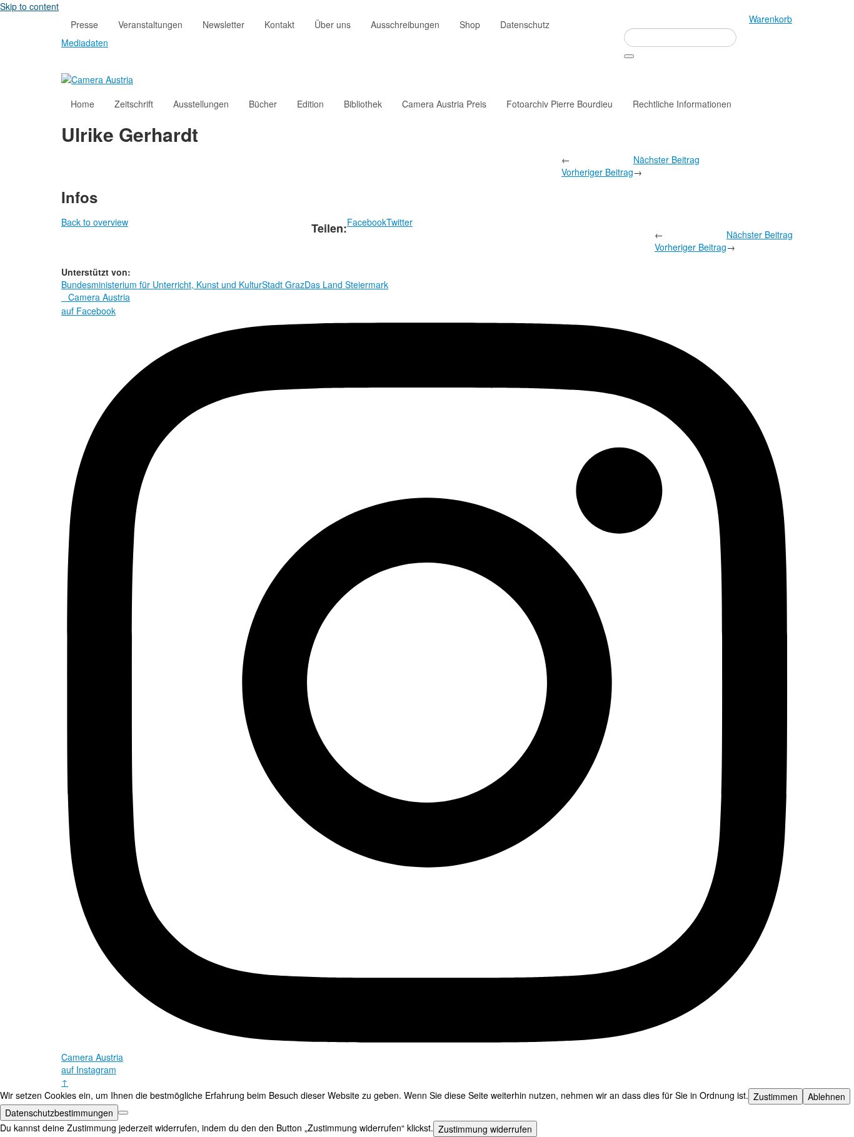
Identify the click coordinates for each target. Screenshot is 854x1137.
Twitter (399, 222)
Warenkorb (770, 19)
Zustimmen (775, 1096)
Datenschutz (525, 24)
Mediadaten (84, 42)
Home (82, 104)
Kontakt (279, 24)
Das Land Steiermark (346, 284)
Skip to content (29, 6)
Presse (84, 24)
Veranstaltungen (150, 24)
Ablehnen (826, 1096)
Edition (310, 104)
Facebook (366, 222)
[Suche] (629, 56)
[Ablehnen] (123, 1112)
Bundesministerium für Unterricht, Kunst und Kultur (161, 284)
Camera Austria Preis (444, 104)
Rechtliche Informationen (682, 104)
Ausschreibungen (405, 24)
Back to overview (94, 222)
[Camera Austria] (97, 78)
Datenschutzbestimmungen (59, 1112)
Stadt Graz (283, 284)
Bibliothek (363, 104)
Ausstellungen (201, 104)
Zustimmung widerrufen (485, 1129)
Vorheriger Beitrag (597, 172)
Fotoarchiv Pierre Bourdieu (559, 104)
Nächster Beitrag (666, 159)
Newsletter (223, 24)
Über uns (332, 24)
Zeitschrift (133, 104)
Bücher (263, 104)
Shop (470, 24)
